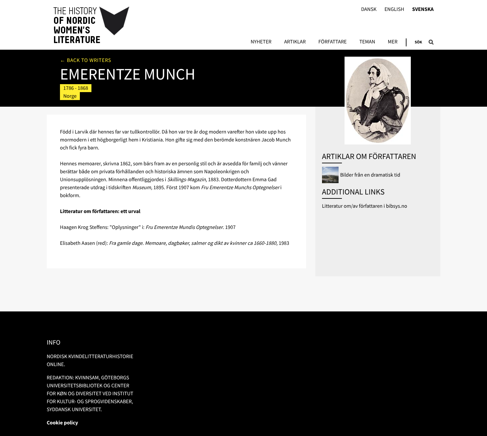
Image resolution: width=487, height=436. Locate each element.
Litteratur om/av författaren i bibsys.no (364, 206)
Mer (393, 42)
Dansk (369, 9)
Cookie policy (62, 422)
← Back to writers (85, 60)
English (394, 9)
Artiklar (295, 42)
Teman (367, 42)
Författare (332, 42)
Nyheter (260, 42)
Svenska (423, 9)
